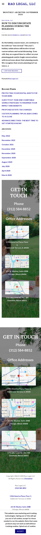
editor (28, 35)
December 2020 (8, 149)
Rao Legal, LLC (7, 20)
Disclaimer (28, 479)
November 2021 (8, 140)
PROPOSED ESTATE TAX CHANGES (17, 110)
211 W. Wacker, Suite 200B (17, 271)
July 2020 (5, 166)
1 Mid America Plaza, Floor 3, (19, 389)
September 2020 (9, 157)
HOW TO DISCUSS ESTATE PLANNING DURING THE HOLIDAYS (16, 26)
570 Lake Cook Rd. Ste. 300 (17, 297)
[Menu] (3, 4)
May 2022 (6, 136)
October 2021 (8, 144)
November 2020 (8, 153)
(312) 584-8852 (20, 488)
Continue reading (12, 71)
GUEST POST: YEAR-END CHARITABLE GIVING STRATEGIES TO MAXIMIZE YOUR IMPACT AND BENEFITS (19, 103)
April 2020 (6, 171)
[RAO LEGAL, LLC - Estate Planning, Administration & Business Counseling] (22, 4)
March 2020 (7, 175)
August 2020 (7, 162)
